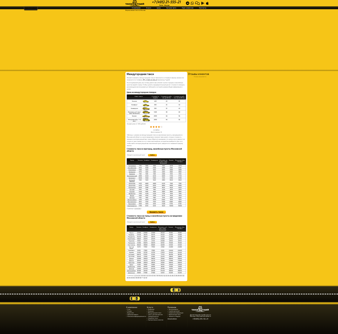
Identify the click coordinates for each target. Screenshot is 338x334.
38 (136, 277)
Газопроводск (132, 206)
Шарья (131, 258)
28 (176, 275)
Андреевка (132, 166)
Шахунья (131, 262)
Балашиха (132, 172)
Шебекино (131, 266)
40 (140, 277)
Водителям (130, 313)
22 (164, 275)
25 (170, 275)
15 (152, 275)
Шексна (131, 268)
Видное (132, 197)
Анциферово (132, 168)
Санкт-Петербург (31, 8)
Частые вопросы (173, 309)
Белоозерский (132, 176)
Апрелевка (132, 170)
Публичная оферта (132, 314)
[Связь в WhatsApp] (193, 4)
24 (168, 275)
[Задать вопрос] (198, 4)
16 (154, 275)
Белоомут (132, 178)
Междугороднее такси (154, 313)
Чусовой (131, 254)
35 (131, 277)
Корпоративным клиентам (155, 320)
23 (166, 275)
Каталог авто (171, 8)
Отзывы (129, 311)
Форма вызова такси (175, 314)
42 (144, 277)
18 (157, 275)
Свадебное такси (153, 318)
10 (144, 275)
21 (163, 275)
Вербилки (132, 193)
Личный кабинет (172, 318)
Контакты (202, 8)
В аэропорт (151, 309)
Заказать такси (156, 212)
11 (146, 275)
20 (161, 275)
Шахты (131, 260)
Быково (132, 191)
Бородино (132, 185)
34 (129, 277)
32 (183, 275)
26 (172, 275)
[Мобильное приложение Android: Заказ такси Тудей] (203, 4)
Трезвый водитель (153, 316)
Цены (159, 8)
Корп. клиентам (187, 8)
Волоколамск (132, 199)
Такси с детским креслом (155, 314)
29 (178, 275)
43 (146, 277)
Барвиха (132, 174)
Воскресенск (132, 201)
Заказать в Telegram (174, 316)
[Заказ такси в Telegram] (188, 4)
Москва (166, 5)
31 (181, 275)
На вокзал (151, 311)
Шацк (131, 264)
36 (133, 277)
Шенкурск (131, 272)
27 (174, 275)
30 (180, 275)
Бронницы (132, 187)
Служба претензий (174, 311)
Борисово (132, 183)
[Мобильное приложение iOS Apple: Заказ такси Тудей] (208, 4)
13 (149, 275)
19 (159, 275)
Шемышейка (131, 270)
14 (151, 275)
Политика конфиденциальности (136, 316)
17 (156, 275)
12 (147, 275)
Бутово (132, 189)
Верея (132, 195)
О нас (128, 309)
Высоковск (132, 203)
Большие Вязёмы (132, 180)
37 (135, 277)
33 (127, 277)
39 (138, 277)
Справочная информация (176, 313)
